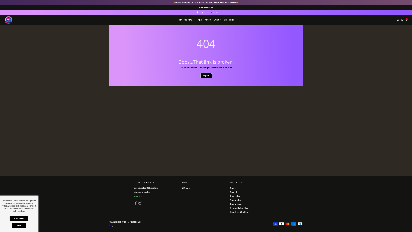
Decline (19, 226)
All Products (186, 188)
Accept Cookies (19, 218)
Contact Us (234, 192)
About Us (233, 188)
